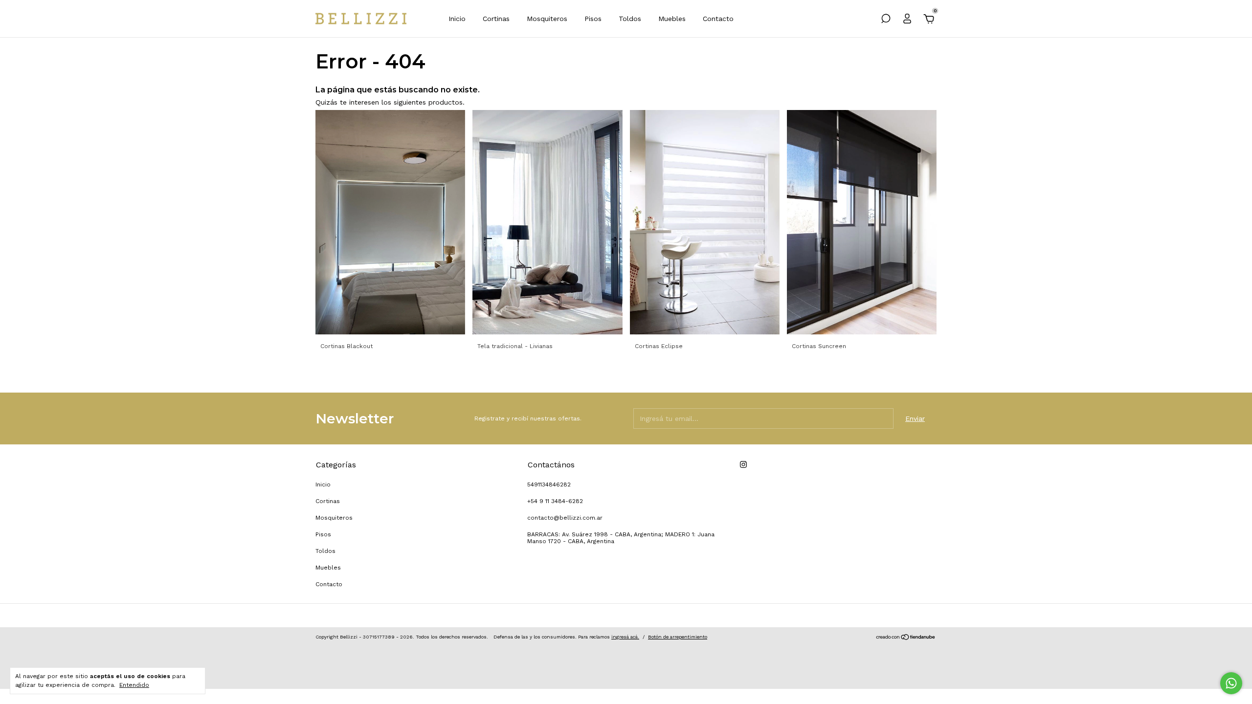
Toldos (630, 18)
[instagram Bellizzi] (743, 464)
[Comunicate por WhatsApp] (1231, 683)
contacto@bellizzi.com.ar (565, 517)
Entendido (134, 685)
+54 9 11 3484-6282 (555, 501)
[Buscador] (885, 20)
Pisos (593, 18)
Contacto (718, 18)
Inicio (457, 18)
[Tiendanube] (906, 638)
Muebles (672, 18)
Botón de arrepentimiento (677, 636)
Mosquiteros (547, 18)
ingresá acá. (625, 636)
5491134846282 (549, 484)
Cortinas (496, 18)
